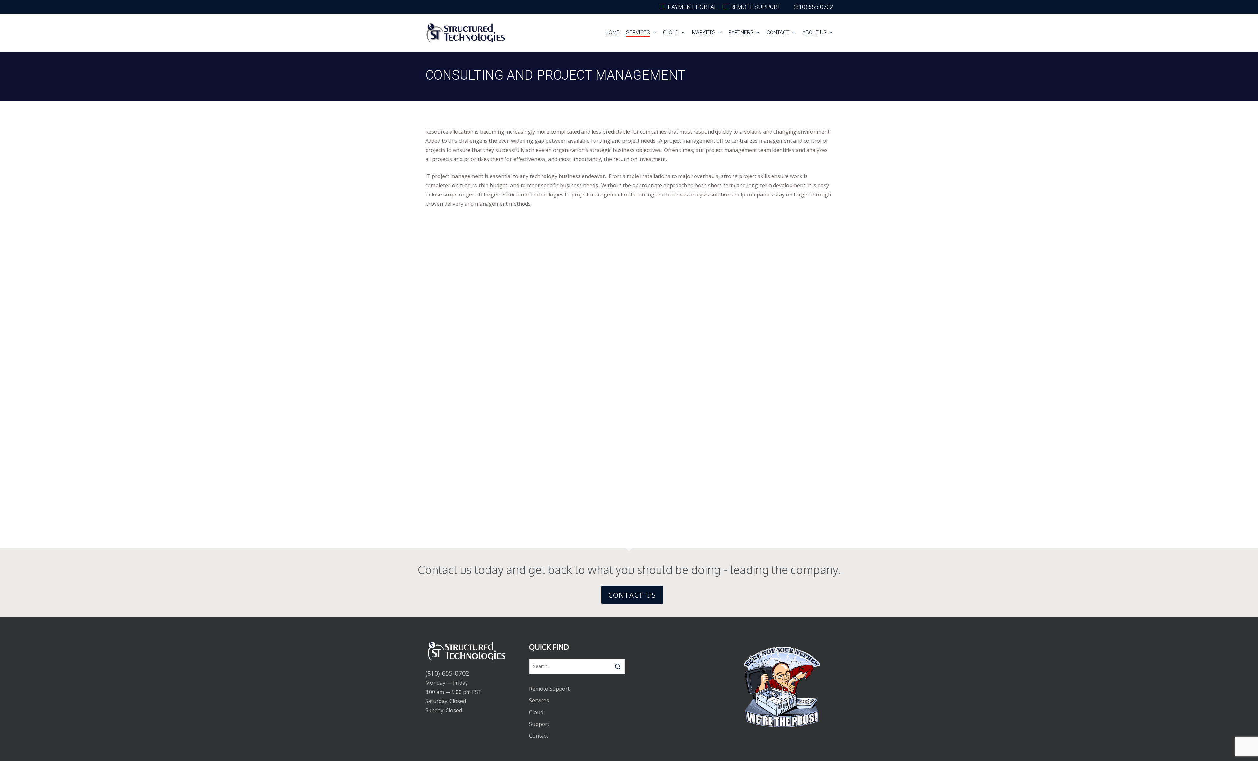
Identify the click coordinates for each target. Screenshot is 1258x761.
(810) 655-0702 (447, 673)
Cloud (536, 712)
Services (539, 700)
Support (539, 724)
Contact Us (632, 595)
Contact (538, 735)
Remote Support (549, 688)
